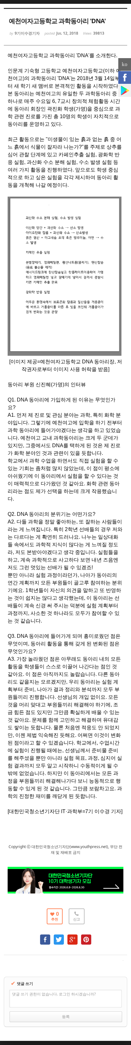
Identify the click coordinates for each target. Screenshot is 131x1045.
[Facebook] (124, 77)
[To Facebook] (45, 936)
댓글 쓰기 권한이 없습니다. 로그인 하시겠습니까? (54, 994)
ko (125, 64)
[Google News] (124, 90)
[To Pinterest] (86, 936)
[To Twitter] (59, 936)
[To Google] (72, 936)
